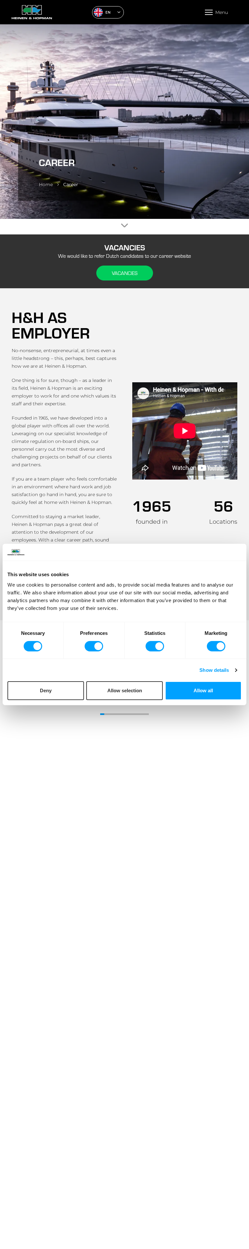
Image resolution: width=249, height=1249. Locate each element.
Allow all (203, 690)
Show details (214, 670)
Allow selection (124, 690)
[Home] (49, 12)
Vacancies (124, 273)
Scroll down (124, 225)
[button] (108, 12)
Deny (46, 690)
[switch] (94, 646)
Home (46, 184)
